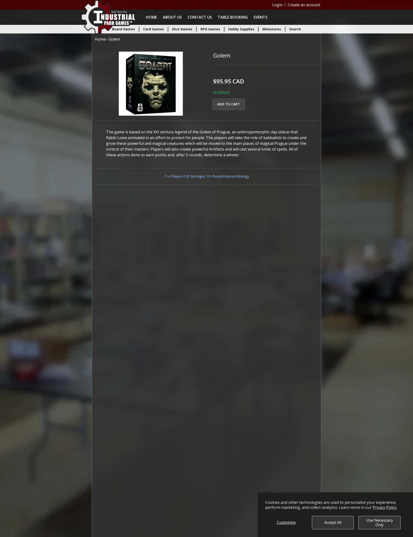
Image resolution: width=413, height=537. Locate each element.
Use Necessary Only (379, 522)
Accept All (332, 522)
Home (151, 17)
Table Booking (233, 17)
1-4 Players (174, 176)
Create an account (304, 4)
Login (277, 4)
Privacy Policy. (385, 507)
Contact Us (200, 17)
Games (229, 176)
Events (260, 17)
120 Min (190, 176)
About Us (172, 17)
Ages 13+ (204, 176)
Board (218, 176)
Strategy (242, 176)
